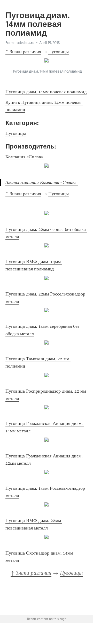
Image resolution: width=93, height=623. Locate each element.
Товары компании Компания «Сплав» (41, 182)
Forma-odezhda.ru (19, 42)
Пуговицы (58, 51)
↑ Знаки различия (23, 51)
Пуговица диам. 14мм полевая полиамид (46, 92)
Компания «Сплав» (24, 157)
